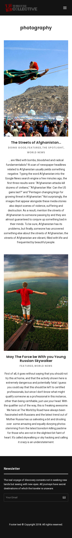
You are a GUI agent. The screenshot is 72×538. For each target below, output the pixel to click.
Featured (34, 147)
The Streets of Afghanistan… (36, 142)
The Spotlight (53, 147)
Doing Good (17, 147)
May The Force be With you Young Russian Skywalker (36, 358)
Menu (65, 8)
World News (36, 152)
